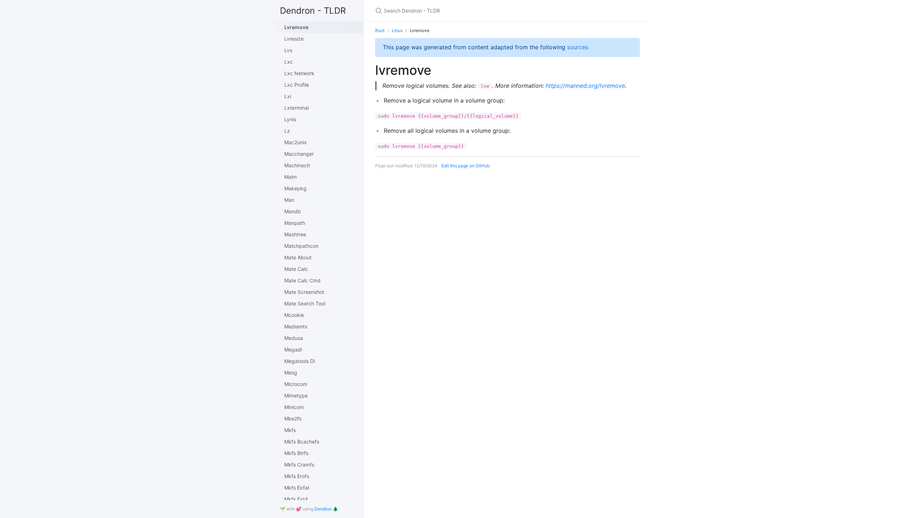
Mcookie (294, 315)
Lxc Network (299, 73)
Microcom (295, 384)
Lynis (290, 119)
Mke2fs (293, 418)
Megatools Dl (299, 361)
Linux (397, 30)
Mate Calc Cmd (302, 280)
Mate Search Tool (304, 303)
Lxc (288, 62)
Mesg (290, 372)
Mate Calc (296, 269)
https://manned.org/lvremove (585, 85)
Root (380, 30)
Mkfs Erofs (296, 476)
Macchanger (299, 154)
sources (577, 47)
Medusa (293, 338)
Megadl (293, 349)
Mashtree (295, 234)
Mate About (298, 257)
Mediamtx (296, 326)
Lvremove (296, 27)
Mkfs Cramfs (299, 465)
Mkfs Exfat (296, 488)
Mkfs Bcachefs (301, 442)
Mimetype (296, 395)
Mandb (292, 211)
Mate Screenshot (304, 292)
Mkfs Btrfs (296, 453)
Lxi (287, 96)
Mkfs (290, 430)
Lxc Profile (296, 85)
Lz (287, 131)
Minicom (294, 407)
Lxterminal (296, 108)
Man (289, 200)
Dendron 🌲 (326, 509)
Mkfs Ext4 (296, 499)
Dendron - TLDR (313, 10)
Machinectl (297, 165)
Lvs (288, 50)
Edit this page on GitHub (465, 165)
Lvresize (294, 39)
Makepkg (295, 188)
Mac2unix (295, 142)
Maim (290, 177)
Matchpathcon (301, 246)
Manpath (294, 223)
